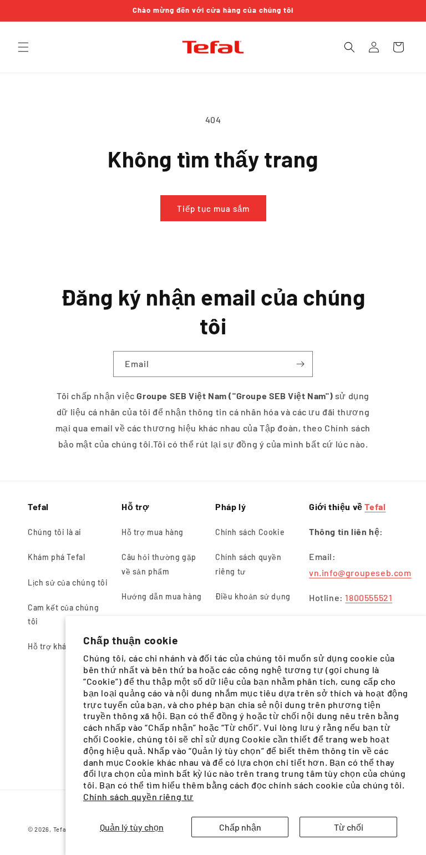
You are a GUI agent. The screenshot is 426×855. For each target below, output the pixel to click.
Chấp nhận (240, 827)
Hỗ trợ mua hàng (152, 532)
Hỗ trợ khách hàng (62, 646)
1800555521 (368, 597)
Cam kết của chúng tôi (63, 614)
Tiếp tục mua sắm (213, 208)
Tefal (375, 506)
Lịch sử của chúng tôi (68, 582)
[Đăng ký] (300, 364)
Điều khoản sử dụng (253, 596)
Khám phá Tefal (56, 557)
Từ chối (348, 827)
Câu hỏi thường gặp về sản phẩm (158, 564)
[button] (23, 47)
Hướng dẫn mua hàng (161, 596)
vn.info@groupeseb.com (360, 572)
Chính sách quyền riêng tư (138, 796)
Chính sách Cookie (250, 532)
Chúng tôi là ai (55, 532)
